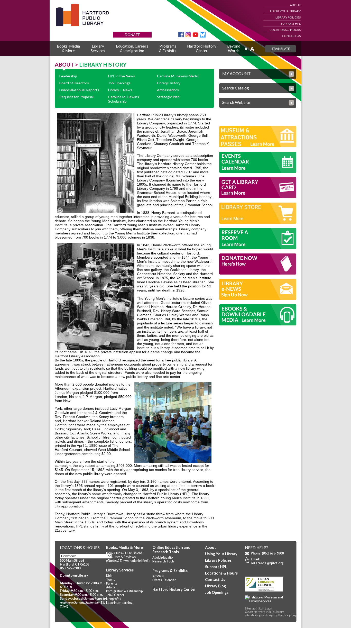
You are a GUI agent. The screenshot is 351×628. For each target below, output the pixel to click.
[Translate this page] (280, 48)
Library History (168, 83)
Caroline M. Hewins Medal (177, 76)
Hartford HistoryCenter (201, 48)
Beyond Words (233, 48)
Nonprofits (113, 599)
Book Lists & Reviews (121, 557)
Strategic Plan (168, 97)
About (295, 5)
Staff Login (265, 608)
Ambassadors (168, 90)
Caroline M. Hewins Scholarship (123, 99)
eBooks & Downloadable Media (128, 561)
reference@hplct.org (267, 563)
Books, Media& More (68, 48)
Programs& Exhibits (167, 48)
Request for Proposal (76, 97)
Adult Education (163, 557)
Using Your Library (285, 11)
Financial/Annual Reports (79, 90)
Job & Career (115, 595)
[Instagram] (188, 36)
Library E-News (120, 90)
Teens (110, 579)
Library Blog (215, 586)
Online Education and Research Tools (171, 549)
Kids (109, 576)
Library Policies (288, 17)
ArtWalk (158, 576)
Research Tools (163, 561)
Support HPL (291, 23)
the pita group (287, 615)
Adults (110, 587)
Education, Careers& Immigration (132, 48)
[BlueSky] (203, 36)
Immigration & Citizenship (124, 591)
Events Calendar (164, 580)
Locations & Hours (285, 30)
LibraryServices (98, 48)
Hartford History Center (174, 589)
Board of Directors (74, 83)
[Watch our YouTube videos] (195, 36)
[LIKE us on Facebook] (181, 36)
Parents (111, 583)
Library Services (120, 570)
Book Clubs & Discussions (124, 553)
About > (67, 64)
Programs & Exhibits (170, 570)
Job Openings (119, 83)
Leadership (68, 76)
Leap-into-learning (119, 603)
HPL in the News (121, 76)
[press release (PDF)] (268, 601)
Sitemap (250, 608)
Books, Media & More (124, 547)
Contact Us (291, 36)
